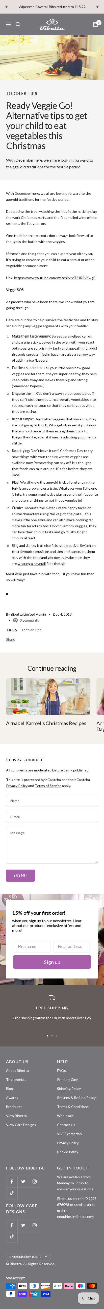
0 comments (29, 620)
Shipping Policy (69, 1088)
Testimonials (16, 1079)
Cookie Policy (67, 1152)
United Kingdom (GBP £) (25, 1257)
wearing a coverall (32, 563)
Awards (12, 1097)
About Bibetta (17, 1070)
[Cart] (95, 24)
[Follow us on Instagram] (34, 1181)
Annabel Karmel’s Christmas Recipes (46, 723)
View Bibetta (16, 1116)
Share (10, 639)
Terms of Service (48, 785)
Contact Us (66, 1125)
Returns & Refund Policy (76, 1097)
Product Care (67, 1079)
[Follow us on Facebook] (11, 1181)
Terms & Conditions (73, 1106)
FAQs (61, 1070)
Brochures (14, 1106)
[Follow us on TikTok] (11, 1193)
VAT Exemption (69, 1134)
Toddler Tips (21, 93)
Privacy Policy (17, 785)
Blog (9, 1088)
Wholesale (65, 1116)
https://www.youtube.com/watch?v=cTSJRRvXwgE (54, 278)
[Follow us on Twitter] (23, 1181)
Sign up (52, 962)
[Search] (18, 24)
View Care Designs (21, 1125)
